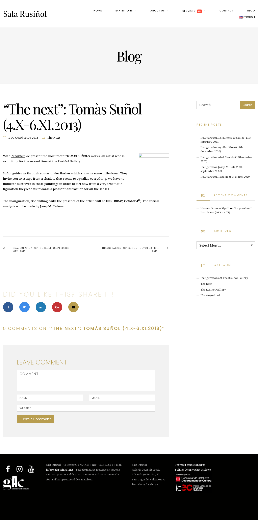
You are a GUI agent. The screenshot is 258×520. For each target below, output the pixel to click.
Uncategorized (210, 295)
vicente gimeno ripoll (215, 208)
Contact (227, 10)
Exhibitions (124, 10)
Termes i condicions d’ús (190, 464)
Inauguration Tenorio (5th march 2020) (226, 176)
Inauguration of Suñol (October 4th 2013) (130, 250)
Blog (251, 10)
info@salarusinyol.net (59, 469)
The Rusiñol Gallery (213, 289)
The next (53, 137)
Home (98, 10)
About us (157, 10)
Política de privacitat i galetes (193, 469)
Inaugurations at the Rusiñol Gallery (224, 277)
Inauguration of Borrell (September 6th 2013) (41, 250)
